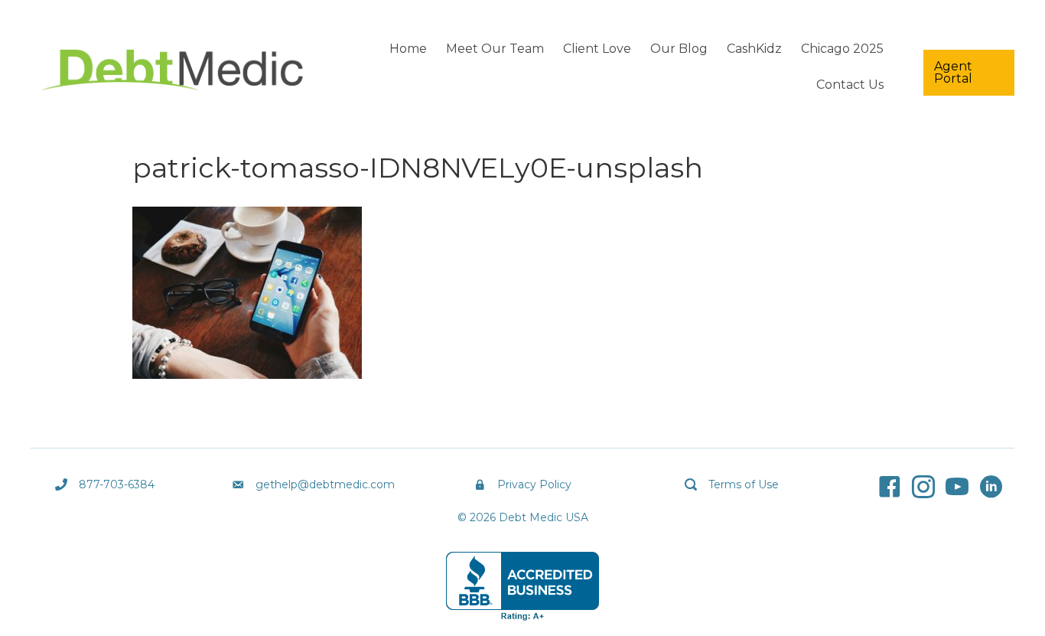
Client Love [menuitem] (597, 48)
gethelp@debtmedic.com (325, 484)
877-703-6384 (117, 484)
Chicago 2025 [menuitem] (842, 48)
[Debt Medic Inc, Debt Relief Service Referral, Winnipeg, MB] (522, 586)
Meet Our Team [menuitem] (495, 48)
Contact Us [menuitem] (850, 84)
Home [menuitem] (408, 48)
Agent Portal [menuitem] (953, 72)
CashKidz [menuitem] (754, 48)
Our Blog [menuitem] (679, 48)
